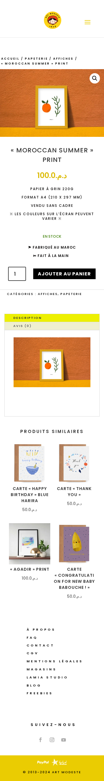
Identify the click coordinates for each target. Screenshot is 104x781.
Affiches (63, 58)
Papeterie (36, 58)
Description (27, 317)
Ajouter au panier (64, 274)
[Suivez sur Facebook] (40, 739)
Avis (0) (22, 326)
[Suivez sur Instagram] (52, 739)
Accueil (10, 58)
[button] (95, 78)
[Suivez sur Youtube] (63, 739)
